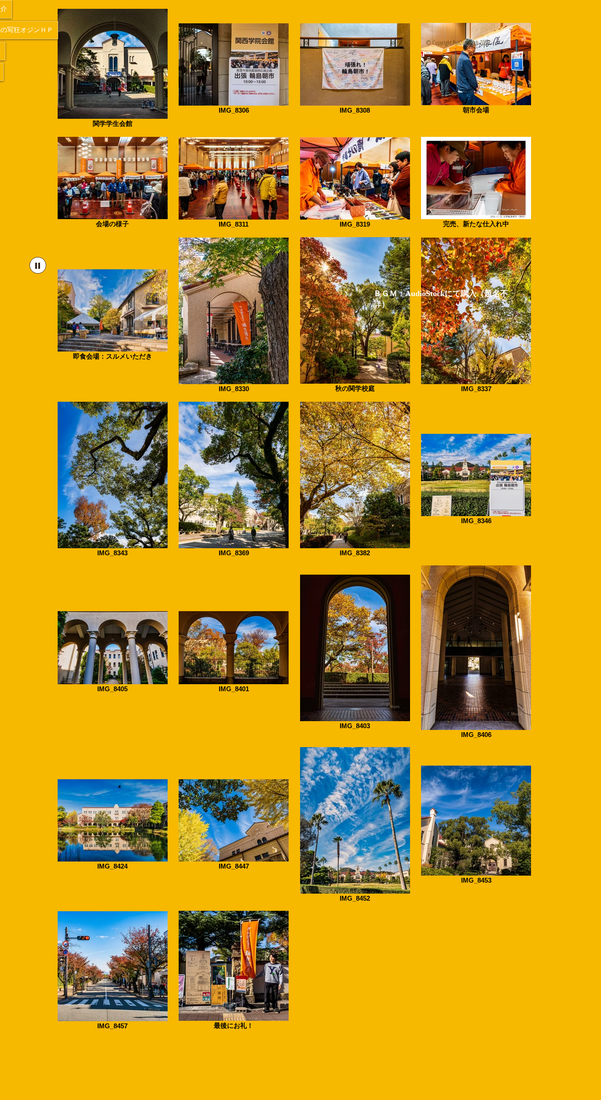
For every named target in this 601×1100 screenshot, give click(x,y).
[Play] (38, 265)
